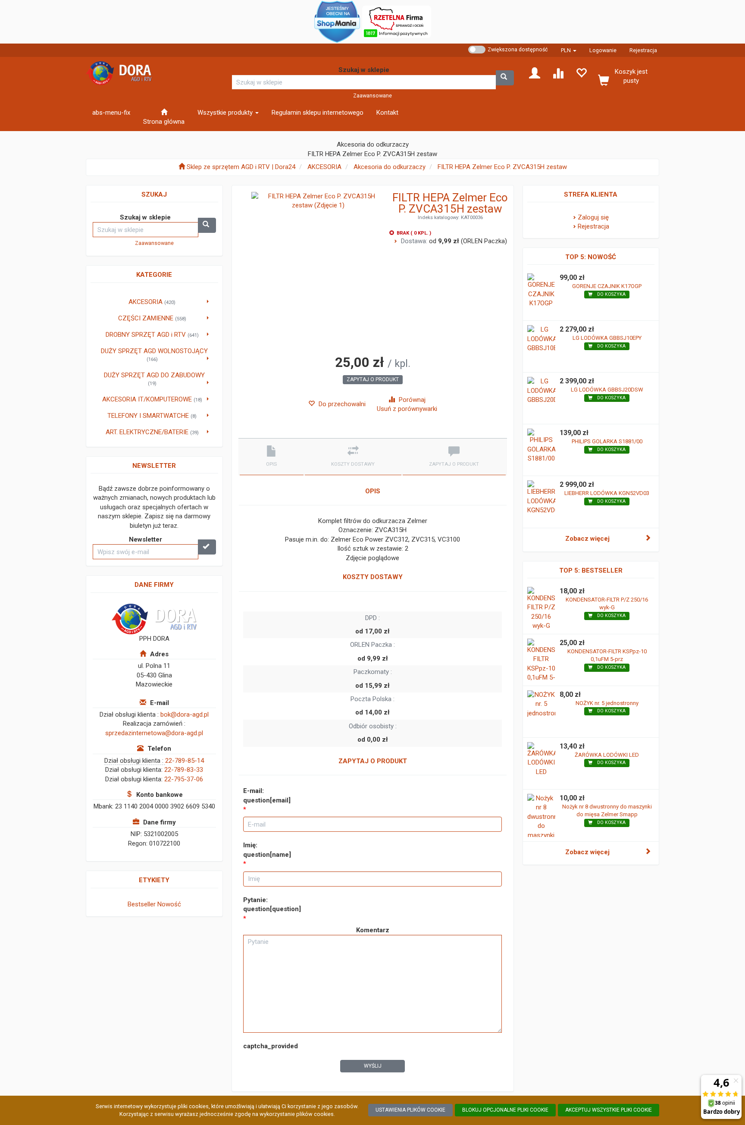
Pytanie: (272, 904)
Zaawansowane (372, 95)
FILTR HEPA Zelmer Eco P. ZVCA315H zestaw (502, 167)
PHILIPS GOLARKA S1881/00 (607, 441)
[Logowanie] (534, 72)
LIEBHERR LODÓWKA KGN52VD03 (606, 493)
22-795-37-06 (183, 779)
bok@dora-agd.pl (184, 714)
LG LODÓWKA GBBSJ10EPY (607, 338)
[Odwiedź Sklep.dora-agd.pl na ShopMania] (337, 21)
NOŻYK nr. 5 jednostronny (607, 703)
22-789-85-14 (184, 761)
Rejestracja (643, 50)
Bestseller (142, 904)
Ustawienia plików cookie (410, 1110)
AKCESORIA (324, 167)
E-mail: (267, 795)
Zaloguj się (593, 217)
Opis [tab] (271, 464)
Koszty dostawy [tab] (353, 464)
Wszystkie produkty (225, 112)
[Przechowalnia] (581, 72)
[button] (568, 50)
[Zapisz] (207, 547)
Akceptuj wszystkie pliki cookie (608, 1110)
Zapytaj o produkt (373, 379)
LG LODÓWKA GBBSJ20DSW (607, 389)
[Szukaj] (505, 77)
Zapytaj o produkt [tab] (454, 464)
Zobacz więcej (587, 538)
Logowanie (603, 50)
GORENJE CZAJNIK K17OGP (607, 286)
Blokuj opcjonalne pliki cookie (505, 1110)
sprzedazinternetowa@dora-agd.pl (154, 733)
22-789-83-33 (183, 770)
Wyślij (373, 1066)
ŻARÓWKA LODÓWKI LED (607, 755)
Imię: (267, 849)
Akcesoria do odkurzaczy (390, 167)
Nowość (169, 904)
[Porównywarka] (558, 72)
